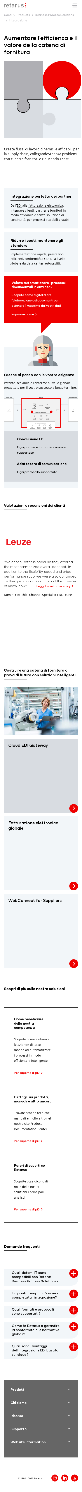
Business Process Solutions (54, 15)
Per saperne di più (27, 1073)
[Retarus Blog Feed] (74, 1478)
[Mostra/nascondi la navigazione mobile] (75, 5)
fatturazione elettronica (45, 205)
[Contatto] (54, 1478)
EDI (19, 205)
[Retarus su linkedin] (64, 1478)
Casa (8, 15)
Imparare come (23, 314)
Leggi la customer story (53, 586)
